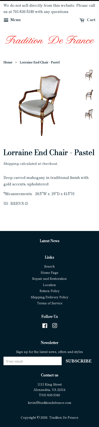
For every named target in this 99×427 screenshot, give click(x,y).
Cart (91, 19)
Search (49, 266)
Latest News (49, 240)
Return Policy (50, 290)
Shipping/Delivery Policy (49, 297)
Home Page (49, 272)
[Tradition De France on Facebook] (44, 326)
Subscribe (79, 361)
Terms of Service (49, 303)
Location (49, 284)
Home (7, 62)
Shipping (11, 163)
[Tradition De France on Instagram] (54, 326)
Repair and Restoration (49, 278)
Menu (15, 19)
